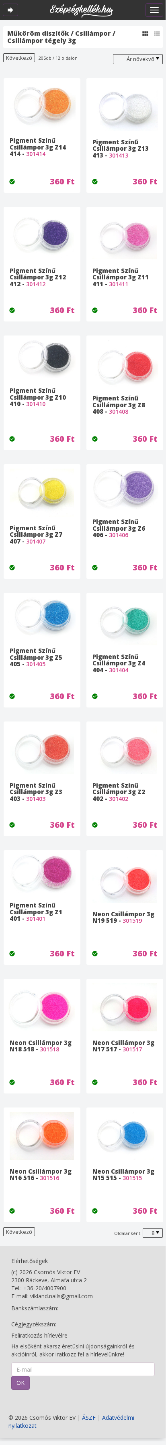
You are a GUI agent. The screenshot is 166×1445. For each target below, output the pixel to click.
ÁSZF (89, 1417)
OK (20, 1382)
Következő (19, 57)
